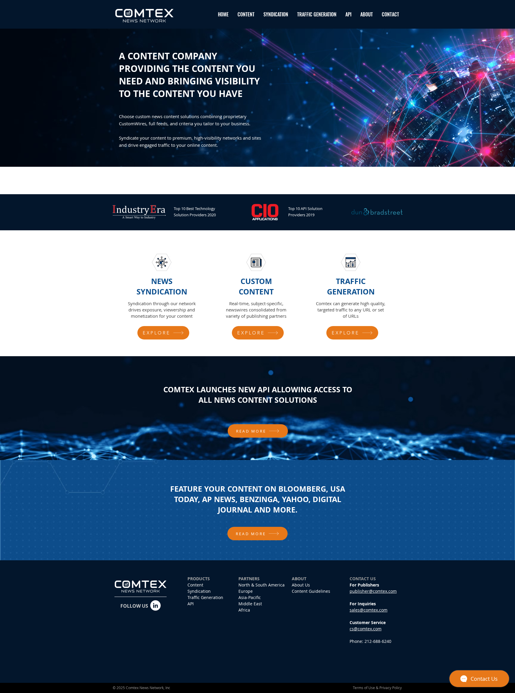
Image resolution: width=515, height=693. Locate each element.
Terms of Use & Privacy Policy (377, 687)
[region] (163, 296)
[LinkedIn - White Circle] (155, 605)
